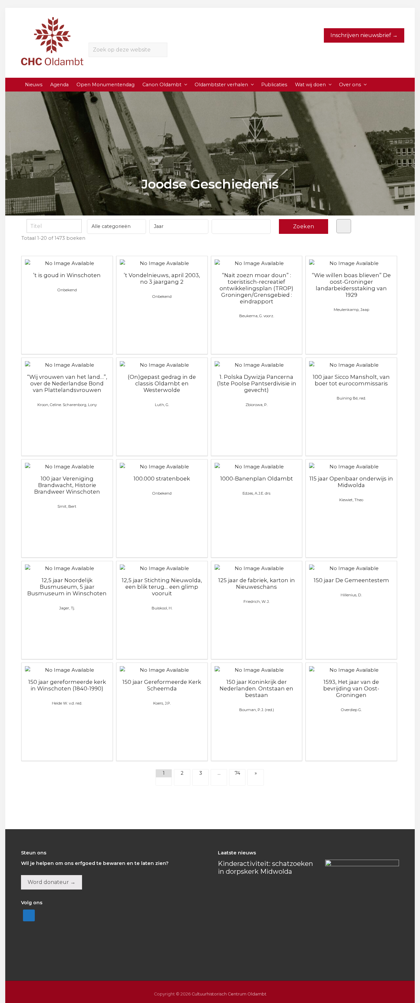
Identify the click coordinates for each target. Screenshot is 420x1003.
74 (237, 773)
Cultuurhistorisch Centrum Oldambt (229, 994)
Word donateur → (51, 882)
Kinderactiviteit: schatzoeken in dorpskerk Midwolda (265, 867)
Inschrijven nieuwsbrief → (364, 35)
